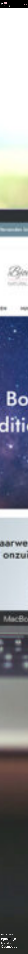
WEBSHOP (4, 934)
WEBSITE (11, 934)
